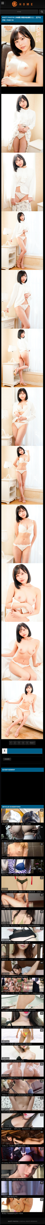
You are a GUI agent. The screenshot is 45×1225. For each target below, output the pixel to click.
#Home (19, 12)
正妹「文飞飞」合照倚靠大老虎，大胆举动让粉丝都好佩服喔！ (23, 1027)
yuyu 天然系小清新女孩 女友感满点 (14, 1180)
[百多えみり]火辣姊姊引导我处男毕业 (15, 976)
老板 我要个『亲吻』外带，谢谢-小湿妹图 (16, 824)
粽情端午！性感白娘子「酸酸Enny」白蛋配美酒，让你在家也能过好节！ (23, 892)
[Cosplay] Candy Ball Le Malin (12, 841)
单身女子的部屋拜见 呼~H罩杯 (12, 1213)
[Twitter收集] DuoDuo (9, 1112)
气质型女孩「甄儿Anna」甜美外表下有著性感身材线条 (21, 926)
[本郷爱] (7, 759)
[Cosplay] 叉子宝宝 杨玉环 (11, 1163)
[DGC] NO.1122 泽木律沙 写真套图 (14, 875)
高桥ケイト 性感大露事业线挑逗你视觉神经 (17, 1044)
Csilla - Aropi (6, 909)
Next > (32, 743)
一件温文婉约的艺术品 (9, 1197)
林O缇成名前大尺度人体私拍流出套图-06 (16, 943)
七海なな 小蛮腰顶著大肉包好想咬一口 (15, 1146)
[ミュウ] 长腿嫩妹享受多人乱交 (12, 1078)
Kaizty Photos (22, 4)
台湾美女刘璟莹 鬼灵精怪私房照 (13, 1061)
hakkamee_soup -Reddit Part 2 (13, 858)
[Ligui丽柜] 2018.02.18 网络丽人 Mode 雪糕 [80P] (19, 1010)
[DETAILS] (4, 751)
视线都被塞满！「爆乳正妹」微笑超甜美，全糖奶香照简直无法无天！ (23, 1129)
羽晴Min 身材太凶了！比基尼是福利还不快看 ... (18, 1095)
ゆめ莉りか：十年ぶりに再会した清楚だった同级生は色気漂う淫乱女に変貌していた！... (23, 993)
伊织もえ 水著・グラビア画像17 (13, 959)
